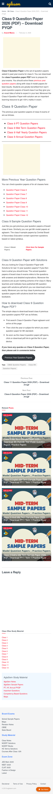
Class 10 (5, 662)
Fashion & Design (9, 770)
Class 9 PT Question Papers (22, 123)
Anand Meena (9, 33)
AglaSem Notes (10, 681)
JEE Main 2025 (8, 762)
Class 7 (5, 654)
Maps (6, 696)
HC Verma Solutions (10, 748)
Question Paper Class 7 (16, 194)
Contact (43, 784)
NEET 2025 (6, 764)
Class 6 (5, 651)
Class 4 (5, 645)
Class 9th (32, 365)
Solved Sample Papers (11, 719)
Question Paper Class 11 (17, 210)
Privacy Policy (31, 784)
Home (4, 11)
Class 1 (5, 637)
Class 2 (5, 640)
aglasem (13, 4)
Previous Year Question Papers (18, 357)
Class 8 (5, 656)
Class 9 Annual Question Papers (25, 136)
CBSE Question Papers (17, 365)
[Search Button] (50, 3)
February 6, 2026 (25, 33)
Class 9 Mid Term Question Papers (26, 128)
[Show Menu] (3, 3)
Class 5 (5, 648)
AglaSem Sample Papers (13, 684)
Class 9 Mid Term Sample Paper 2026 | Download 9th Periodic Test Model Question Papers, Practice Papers (24, 441)
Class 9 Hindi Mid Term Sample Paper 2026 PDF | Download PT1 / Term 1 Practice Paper (25, 518)
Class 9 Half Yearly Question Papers (27, 132)
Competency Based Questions (15, 693)
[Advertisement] (21, 52)
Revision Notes (8, 724)
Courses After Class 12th (11, 751)
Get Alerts (44, 789)
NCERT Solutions (8, 743)
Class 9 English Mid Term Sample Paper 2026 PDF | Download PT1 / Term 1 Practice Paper (25, 481)
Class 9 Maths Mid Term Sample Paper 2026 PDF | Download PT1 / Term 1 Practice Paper (25, 556)
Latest (4, 773)
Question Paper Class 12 (17, 215)
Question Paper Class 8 (16, 198)
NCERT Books (7, 746)
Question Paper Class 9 (16, 202)
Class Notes (6, 740)
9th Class (11, 11)
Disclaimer (5, 784)
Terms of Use (18, 784)
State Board (6, 730)
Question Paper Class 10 (17, 206)
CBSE (4, 727)
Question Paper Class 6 (16, 189)
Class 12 (5, 667)
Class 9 (5, 659)
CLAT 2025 (6, 767)
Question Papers (9, 368)
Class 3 (5, 643)
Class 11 (5, 665)
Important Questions (12, 690)
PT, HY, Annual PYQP (12, 687)
